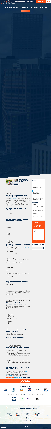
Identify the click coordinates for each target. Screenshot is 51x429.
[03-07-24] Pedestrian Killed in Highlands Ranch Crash (38, 205)
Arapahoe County (19, 413)
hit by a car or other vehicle (13, 198)
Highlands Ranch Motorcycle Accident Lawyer (38, 189)
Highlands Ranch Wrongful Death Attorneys (37, 199)
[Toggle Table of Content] (12, 193)
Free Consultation (30, 1)
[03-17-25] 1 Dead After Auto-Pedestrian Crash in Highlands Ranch (38, 206)
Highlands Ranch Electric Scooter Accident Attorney (37, 187)
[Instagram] (25, 426)
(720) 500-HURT (41, 1)
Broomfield (27, 415)
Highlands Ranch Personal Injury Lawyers (38, 192)
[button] (0, 390)
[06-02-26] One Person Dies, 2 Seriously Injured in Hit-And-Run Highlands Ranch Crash (38, 209)
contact (26, 371)
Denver (27, 417)
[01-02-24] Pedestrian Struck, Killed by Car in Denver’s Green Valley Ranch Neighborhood (38, 213)
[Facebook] (24, 426)
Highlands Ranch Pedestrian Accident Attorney (38, 191)
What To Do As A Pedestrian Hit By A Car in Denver (38, 216)
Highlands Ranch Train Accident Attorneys (37, 195)
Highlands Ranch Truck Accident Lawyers (38, 198)
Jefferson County (38, 413)
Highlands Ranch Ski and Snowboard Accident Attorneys (37, 193)
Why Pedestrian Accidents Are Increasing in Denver (38, 210)
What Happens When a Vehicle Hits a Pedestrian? (37, 215)
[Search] (43, 248)
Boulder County (28, 413)
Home (1, 3)
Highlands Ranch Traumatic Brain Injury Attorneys (38, 197)
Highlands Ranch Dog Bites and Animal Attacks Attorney (38, 186)
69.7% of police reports (27, 247)
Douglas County (28, 419)
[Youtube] (27, 426)
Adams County (9, 413)
